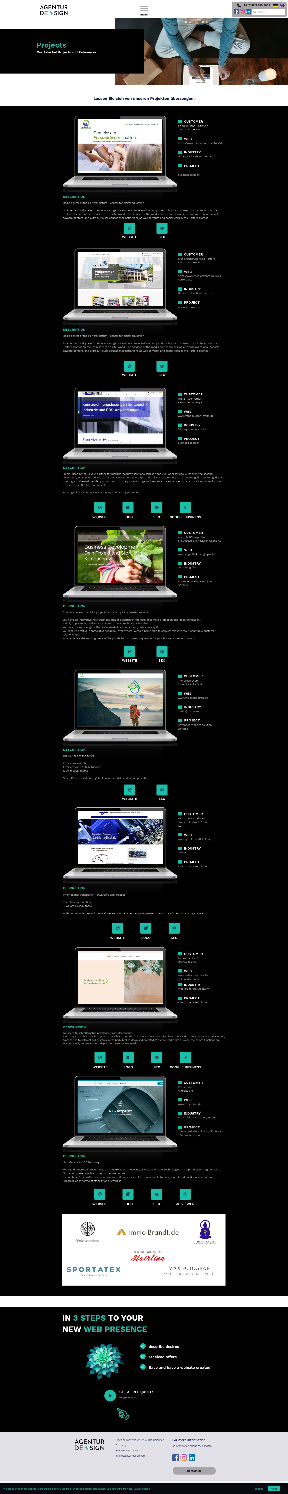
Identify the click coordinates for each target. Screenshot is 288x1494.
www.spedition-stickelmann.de (197, 839)
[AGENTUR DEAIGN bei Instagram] (242, 11)
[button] (144, 9)
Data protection (142, 1488)
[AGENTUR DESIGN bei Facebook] (236, 11)
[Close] (284, 1488)
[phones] (239, 5)
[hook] (143, 1346)
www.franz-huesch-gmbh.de (196, 415)
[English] (281, 5)
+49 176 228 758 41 (127, 1450)
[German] (274, 5)
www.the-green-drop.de (193, 697)
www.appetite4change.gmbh (196, 554)
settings (259, 1488)
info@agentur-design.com (131, 1455)
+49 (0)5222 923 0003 (256, 5)
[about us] (110, 1396)
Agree (274, 1488)
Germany (121, 1445)
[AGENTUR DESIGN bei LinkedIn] (248, 11)
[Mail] (129, 228)
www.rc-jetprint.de (190, 1104)
